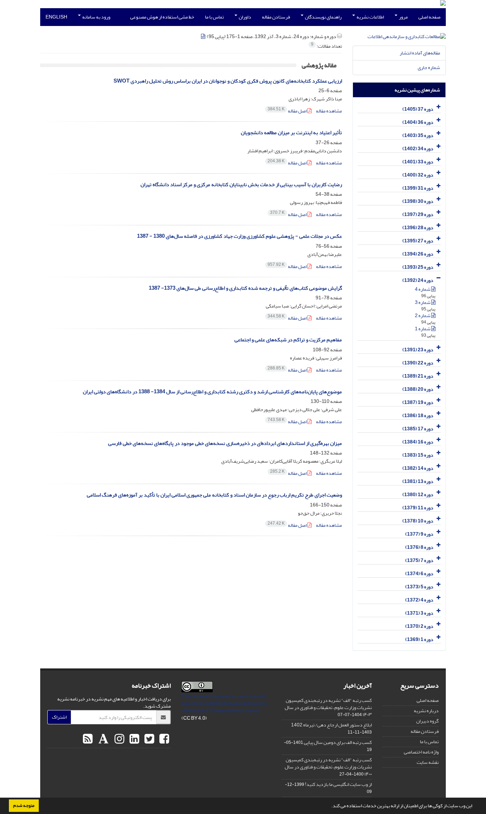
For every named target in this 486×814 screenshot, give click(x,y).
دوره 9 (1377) (419, 534)
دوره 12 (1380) (417, 494)
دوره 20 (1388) (417, 389)
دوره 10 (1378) (417, 521)
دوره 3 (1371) (419, 613)
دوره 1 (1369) (419, 639)
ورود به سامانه (95, 17)
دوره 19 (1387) (417, 402)
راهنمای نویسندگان (323, 17)
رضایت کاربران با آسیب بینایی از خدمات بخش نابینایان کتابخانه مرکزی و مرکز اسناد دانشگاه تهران (241, 184)
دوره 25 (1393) (417, 267)
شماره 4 (423, 289)
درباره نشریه (426, 710)
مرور (403, 17)
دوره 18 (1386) (417, 415)
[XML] (203, 36)
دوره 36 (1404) (417, 122)
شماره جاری (429, 67)
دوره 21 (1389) (417, 376)
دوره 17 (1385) (417, 429)
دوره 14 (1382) (417, 468)
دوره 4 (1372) (419, 600)
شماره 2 (423, 315)
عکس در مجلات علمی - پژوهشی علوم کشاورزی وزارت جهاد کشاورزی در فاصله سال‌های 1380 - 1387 (239, 236)
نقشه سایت (428, 762)
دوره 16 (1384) (417, 442)
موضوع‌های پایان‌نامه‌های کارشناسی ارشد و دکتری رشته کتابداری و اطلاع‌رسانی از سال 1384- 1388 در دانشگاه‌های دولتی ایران (212, 392)
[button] (329, 806)
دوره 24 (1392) (417, 280)
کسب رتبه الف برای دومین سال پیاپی (338, 742)
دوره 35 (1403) (417, 135)
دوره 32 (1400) (417, 175)
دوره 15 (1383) (417, 455)
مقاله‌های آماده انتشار (420, 53)
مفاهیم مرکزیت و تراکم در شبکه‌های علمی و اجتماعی (288, 340)
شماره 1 (423, 329)
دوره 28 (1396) (417, 227)
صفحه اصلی (429, 17)
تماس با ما (214, 17)
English (56, 17)
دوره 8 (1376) (419, 547)
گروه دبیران (427, 721)
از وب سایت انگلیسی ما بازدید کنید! (338, 784)
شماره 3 (423, 302)
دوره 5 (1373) (419, 587)
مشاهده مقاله (329, 111)
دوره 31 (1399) (417, 188)
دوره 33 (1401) (417, 162)
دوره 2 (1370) (419, 626)
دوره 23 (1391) (417, 350)
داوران (244, 17)
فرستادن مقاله (276, 17)
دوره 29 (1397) (417, 214)
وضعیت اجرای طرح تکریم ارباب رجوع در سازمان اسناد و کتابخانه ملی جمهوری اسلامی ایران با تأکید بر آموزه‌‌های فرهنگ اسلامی (214, 495)
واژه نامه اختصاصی (421, 752)
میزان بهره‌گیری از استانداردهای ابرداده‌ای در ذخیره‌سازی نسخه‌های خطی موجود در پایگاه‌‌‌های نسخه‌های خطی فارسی (225, 443)
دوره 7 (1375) (419, 560)
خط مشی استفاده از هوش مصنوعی (162, 17)
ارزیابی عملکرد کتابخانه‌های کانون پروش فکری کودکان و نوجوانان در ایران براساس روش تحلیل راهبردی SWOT (227, 81)
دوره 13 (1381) (417, 481)
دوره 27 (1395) (417, 241)
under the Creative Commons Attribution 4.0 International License (224, 707)
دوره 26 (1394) (417, 254)
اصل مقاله (287, 111)
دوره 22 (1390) (417, 363)
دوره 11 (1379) (417, 508)
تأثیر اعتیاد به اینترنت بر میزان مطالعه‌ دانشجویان (291, 132)
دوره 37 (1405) (417, 109)
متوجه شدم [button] (24, 805)
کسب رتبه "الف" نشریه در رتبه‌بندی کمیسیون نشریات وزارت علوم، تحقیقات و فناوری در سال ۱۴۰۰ (328, 767)
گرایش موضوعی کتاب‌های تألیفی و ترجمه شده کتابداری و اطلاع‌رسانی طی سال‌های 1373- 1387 (245, 288)
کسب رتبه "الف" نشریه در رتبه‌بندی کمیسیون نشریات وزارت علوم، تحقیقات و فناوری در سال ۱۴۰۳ (328, 707)
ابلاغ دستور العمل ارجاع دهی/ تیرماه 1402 (331, 725)
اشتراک (59, 717)
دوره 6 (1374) (419, 573)
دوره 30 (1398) (417, 201)
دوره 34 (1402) (417, 148)
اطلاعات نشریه (370, 17)
